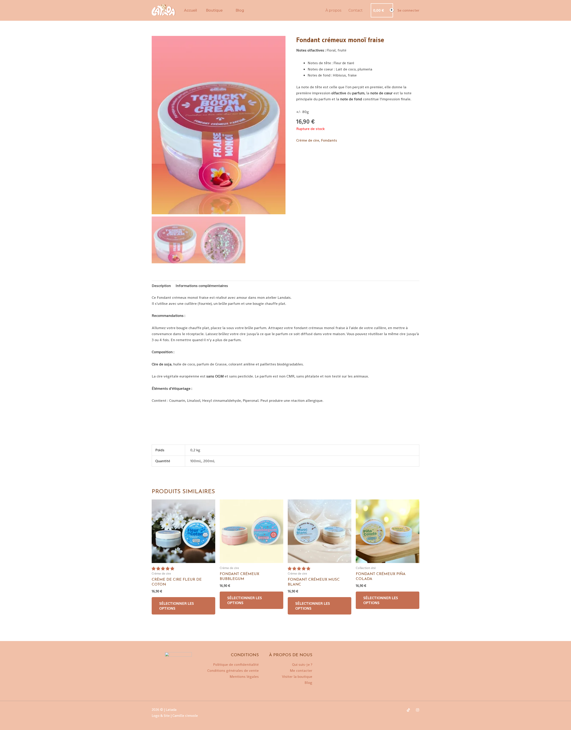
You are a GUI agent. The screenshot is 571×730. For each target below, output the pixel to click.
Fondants (329, 140)
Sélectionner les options (176, 606)
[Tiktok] (408, 710)
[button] (163, 568)
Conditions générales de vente (233, 670)
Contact (355, 10)
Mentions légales (244, 676)
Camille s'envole (185, 715)
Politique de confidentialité (236, 664)
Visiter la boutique (297, 676)
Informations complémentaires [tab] (202, 285)
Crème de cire (307, 140)
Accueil (190, 10)
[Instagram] (417, 710)
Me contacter (301, 670)
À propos (333, 10)
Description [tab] (161, 285)
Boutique (214, 10)
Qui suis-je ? (302, 664)
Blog (240, 10)
